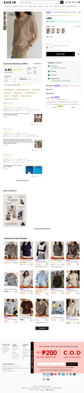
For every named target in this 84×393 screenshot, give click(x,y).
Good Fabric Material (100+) (23, 89)
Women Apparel (10, 9)
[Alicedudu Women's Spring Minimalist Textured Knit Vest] (42, 250)
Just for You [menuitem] (15, 6)
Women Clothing (19, 9)
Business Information (8, 364)
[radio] (48, 31)
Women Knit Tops (36, 9)
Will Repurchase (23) (9, 89)
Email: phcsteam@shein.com (8, 371)
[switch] (31, 85)
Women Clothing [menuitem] (33, 6)
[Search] (61, 2)
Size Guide (15, 358)
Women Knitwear (27, 9)
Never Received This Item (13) (11, 99)
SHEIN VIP (25, 354)
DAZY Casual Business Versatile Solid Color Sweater (73, 262)
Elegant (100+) (7, 92)
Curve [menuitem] (50, 6)
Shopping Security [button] (55, 78)
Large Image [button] (77, 26)
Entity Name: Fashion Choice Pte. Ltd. (10, 366)
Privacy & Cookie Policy (35, 387)
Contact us (25, 348)
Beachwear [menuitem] (41, 6)
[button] (76, 2)
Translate (5, 116)
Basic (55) (6, 96)
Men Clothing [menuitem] (57, 6)
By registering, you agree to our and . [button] (55, 367)
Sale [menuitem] (26, 6)
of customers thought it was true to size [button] (58, 45)
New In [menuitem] (21, 6)
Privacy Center (24, 387)
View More (42, 328)
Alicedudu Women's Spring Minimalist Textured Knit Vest (42, 262)
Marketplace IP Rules (57, 387)
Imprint (36, 389)
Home (4, 9)
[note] (11, 258)
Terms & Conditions (46, 387)
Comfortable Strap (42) (30, 92)
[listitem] (11, 254)
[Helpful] (32, 124)
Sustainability (5, 351)
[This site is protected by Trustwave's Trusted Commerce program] (44, 379)
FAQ (24, 358)
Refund (14, 352)
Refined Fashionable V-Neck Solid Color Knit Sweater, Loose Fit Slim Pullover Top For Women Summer (42, 317)
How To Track (16, 356)
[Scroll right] (79, 6)
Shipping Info (15, 348)
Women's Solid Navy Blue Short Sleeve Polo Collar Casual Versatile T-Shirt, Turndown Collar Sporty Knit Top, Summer (26, 260)
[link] (69, 2)
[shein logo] (10, 2)
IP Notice (32, 389)
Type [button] (51, 36)
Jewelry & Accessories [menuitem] (72, 6)
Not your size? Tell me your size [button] (53, 50)
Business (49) (15, 96)
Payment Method (26, 350)
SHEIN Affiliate (26, 356)
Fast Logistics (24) (18, 92)
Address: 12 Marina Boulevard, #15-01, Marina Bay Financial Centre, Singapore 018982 (17, 369)
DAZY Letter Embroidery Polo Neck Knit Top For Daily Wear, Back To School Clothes (11, 319)
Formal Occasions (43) (26, 96)
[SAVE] (78, 54)
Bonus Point (25, 352)
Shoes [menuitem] (63, 6)
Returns (14, 350)
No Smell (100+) (36, 89)
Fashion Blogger (6, 349)
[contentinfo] (63, 375)
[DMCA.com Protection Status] (48, 379)
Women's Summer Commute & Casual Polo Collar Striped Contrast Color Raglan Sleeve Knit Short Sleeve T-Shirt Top (11, 289)
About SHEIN (5, 347)
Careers (4, 353)
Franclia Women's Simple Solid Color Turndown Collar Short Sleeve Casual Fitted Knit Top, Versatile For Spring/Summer (11, 260)
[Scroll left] (77, 6)
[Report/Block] (41, 124)
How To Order (16, 354)
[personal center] (66, 2)
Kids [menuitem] (47, 6)
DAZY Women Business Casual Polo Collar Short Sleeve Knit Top (73, 319)
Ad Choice (42, 389)
